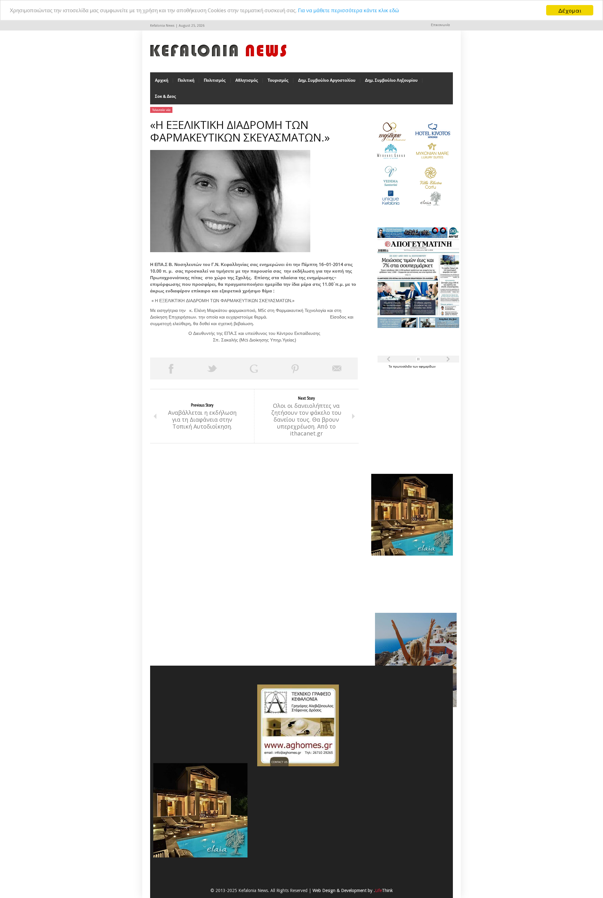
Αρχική (161, 80)
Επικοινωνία (440, 25)
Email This (337, 369)
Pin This (295, 369)
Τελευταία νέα (161, 110)
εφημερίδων (427, 366)
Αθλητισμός (246, 80)
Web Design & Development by (352, 890)
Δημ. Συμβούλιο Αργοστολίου (327, 80)
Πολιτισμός (215, 80)
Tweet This (212, 369)
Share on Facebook (171, 369)
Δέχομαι (569, 10)
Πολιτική (186, 80)
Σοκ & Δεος (165, 96)
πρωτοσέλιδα (403, 366)
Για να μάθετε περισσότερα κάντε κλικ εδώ (348, 10)
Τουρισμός (278, 80)
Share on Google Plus (253, 369)
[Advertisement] (410, 417)
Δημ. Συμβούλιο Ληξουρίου (391, 80)
